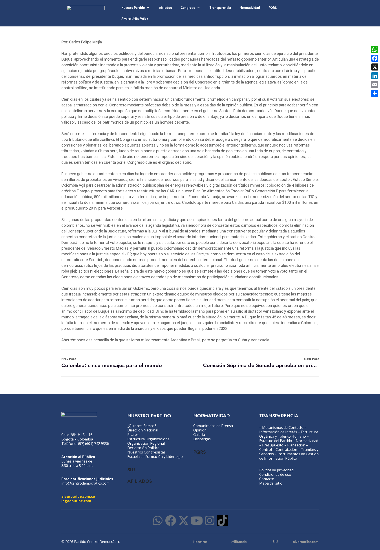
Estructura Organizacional (148, 439)
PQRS (273, 7)
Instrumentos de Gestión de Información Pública (289, 456)
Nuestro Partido (133, 7)
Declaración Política (143, 447)
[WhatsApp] (374, 49)
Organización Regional (146, 443)
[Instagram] (209, 520)
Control (265, 449)
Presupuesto (272, 445)
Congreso (188, 7)
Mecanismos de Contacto (282, 427)
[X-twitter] (183, 520)
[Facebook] (170, 520)
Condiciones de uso (275, 474)
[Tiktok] (222, 520)
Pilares (133, 434)
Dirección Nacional (142, 430)
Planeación (296, 445)
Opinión (199, 430)
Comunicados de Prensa (213, 425)
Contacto (266, 478)
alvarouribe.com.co (78, 496)
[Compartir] (374, 93)
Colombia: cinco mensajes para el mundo (111, 363)
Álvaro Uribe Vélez (134, 18)
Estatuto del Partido (275, 440)
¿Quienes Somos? (141, 425)
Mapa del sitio (270, 483)
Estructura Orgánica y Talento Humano (288, 434)
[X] (374, 67)
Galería (199, 434)
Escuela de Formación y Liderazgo (155, 456)
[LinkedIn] (374, 75)
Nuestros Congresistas (146, 452)
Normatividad (250, 7)
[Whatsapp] (157, 520)
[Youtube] (196, 520)
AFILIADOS (139, 481)
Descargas (202, 439)
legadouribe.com (76, 500)
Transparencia (220, 7)
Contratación (286, 449)
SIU (131, 469)
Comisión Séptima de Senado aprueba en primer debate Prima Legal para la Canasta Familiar (261, 363)
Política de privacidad (276, 470)
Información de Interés (278, 431)
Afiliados (165, 7)
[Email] (374, 84)
